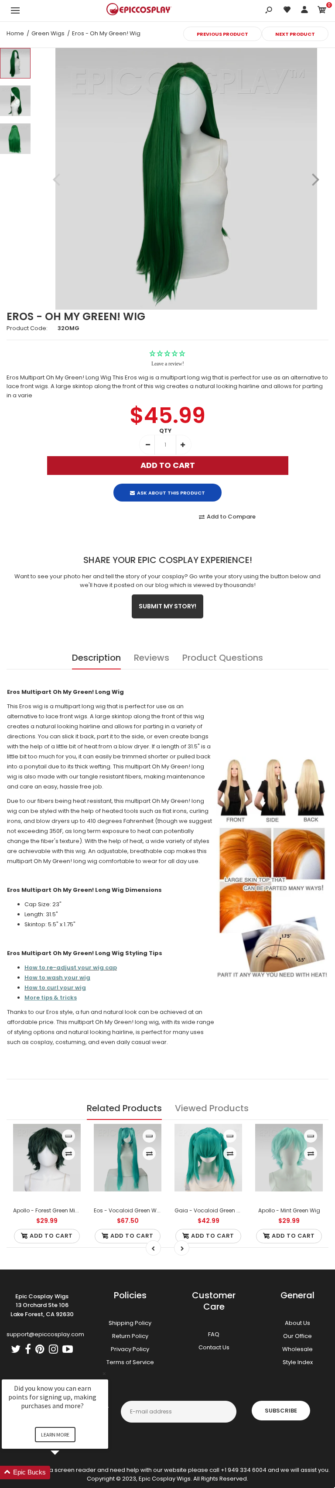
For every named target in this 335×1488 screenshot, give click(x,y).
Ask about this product (171, 492)
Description (96, 658)
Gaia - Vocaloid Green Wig (210, 1210)
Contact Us (213, 1347)
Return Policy (130, 1336)
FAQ (213, 1334)
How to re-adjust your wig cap (70, 967)
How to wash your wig (57, 977)
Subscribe (281, 1410)
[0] (322, 11)
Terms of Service (130, 1362)
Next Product (295, 34)
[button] (65, 1472)
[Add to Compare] (68, 1153)
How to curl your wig (55, 987)
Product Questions (222, 658)
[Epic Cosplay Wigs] (139, 10)
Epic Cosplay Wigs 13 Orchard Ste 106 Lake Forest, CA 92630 (42, 1305)
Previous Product (222, 34)
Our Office (297, 1336)
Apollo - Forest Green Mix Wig (51, 1210)
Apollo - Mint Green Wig (289, 1210)
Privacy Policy (130, 1349)
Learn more (55, 1434)
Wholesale (297, 1349)
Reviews (151, 658)
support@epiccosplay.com (45, 1334)
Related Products (124, 1108)
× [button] (104, 1373)
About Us (297, 1323)
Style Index (298, 1362)
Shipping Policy (130, 1323)
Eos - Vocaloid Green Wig (128, 1210)
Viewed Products (212, 1108)
